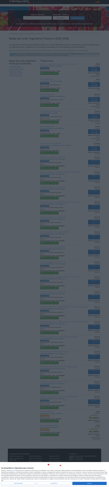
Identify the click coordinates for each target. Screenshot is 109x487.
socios (13, 470)
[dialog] (54, 474)
